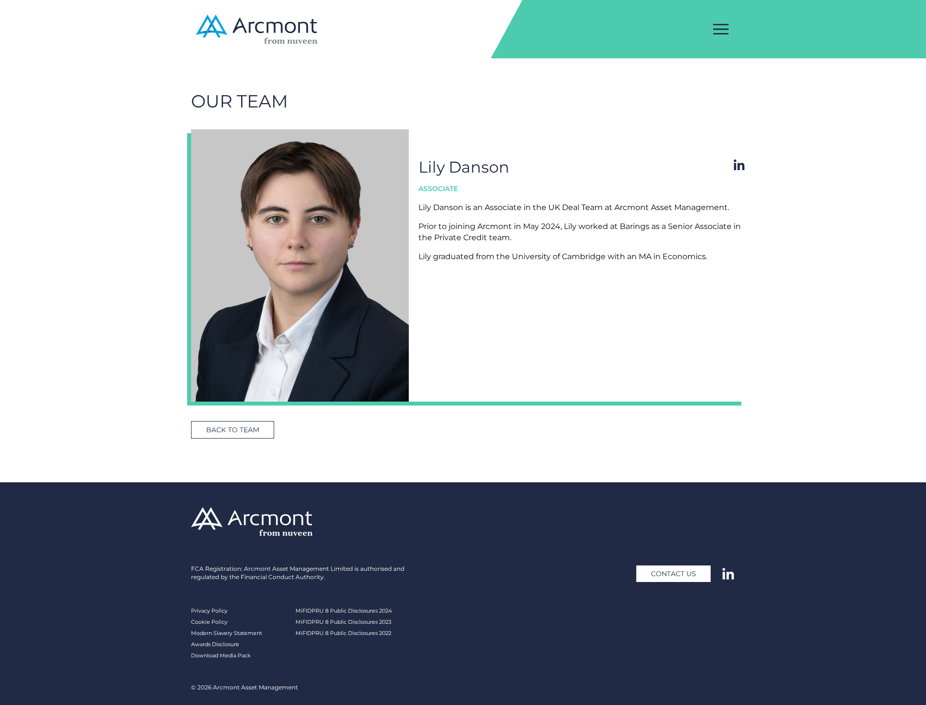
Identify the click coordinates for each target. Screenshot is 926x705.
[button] (232, 430)
